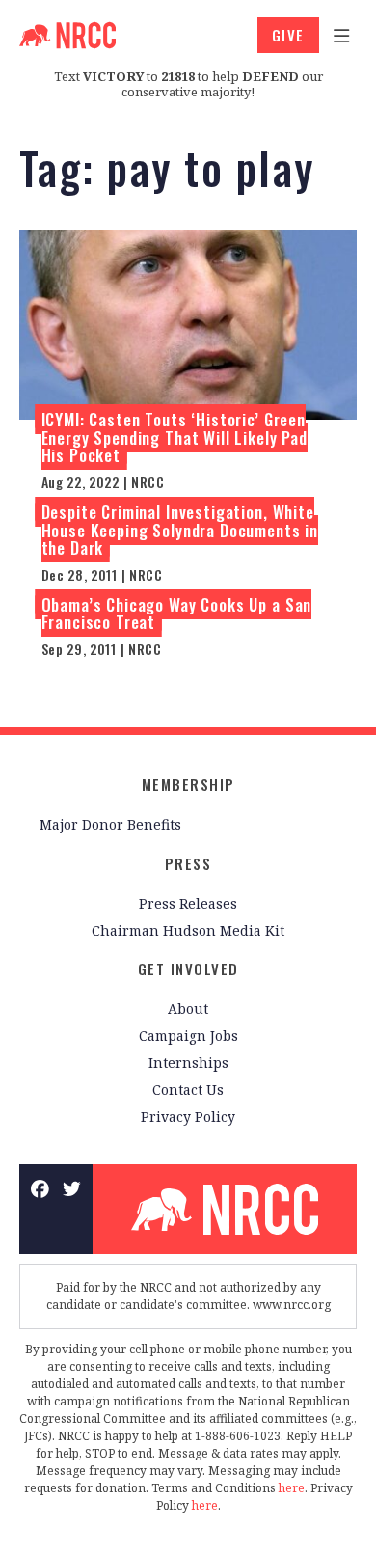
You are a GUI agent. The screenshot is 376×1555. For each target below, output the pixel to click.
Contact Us (188, 1089)
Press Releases (188, 903)
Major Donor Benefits (110, 824)
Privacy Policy (188, 1116)
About (188, 1008)
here (292, 1488)
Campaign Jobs (188, 1035)
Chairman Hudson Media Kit (188, 930)
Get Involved (188, 968)
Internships (188, 1062)
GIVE (288, 34)
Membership (188, 784)
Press (188, 863)
